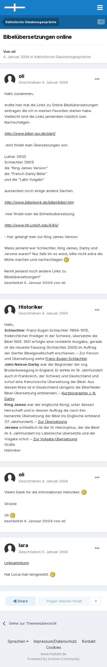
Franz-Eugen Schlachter (66, 358)
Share (22, 601)
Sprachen (17, 641)
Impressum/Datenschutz (55, 641)
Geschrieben (43, 82)
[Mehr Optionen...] (97, 79)
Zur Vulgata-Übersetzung (55, 439)
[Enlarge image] (66, 259)
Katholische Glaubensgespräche (63, 56)
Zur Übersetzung (52, 421)
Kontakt (88, 641)
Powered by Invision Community (53, 659)
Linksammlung (16, 563)
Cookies (53, 647)
